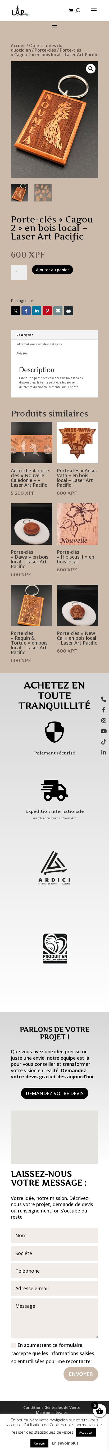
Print (68, 310)
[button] (91, 68)
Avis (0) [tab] (21, 353)
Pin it (47, 310)
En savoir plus (65, 1443)
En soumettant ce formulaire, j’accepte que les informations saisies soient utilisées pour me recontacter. (52, 1353)
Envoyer (81, 1373)
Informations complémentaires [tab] (39, 344)
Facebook (26, 310)
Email (57, 310)
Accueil (18, 45)
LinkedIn (36, 310)
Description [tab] (24, 335)
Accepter (86, 1432)
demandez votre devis (55, 1093)
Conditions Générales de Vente (51, 1407)
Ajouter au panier (52, 269)
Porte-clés (45, 50)
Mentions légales (51, 1412)
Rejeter (39, 1443)
